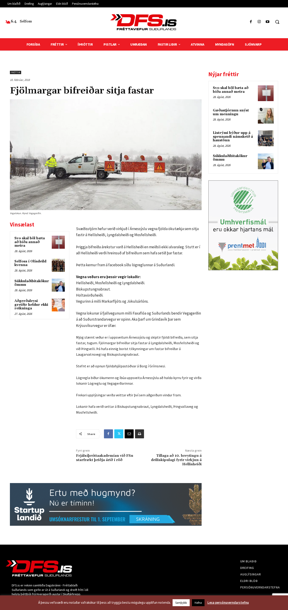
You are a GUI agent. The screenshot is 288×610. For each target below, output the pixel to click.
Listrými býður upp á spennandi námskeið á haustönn (233, 136)
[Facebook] (251, 22)
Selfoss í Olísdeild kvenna (30, 263)
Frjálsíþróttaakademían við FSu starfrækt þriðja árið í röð (104, 457)
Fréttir (15, 72)
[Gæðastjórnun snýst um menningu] (266, 116)
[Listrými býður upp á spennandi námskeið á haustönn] (266, 138)
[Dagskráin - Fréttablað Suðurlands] (144, 22)
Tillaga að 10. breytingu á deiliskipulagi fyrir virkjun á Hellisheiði (176, 459)
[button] (277, 21)
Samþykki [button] (181, 603)
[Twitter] (118, 433)
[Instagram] (259, 22)
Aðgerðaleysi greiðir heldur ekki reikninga (31, 305)
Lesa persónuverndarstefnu (228, 602)
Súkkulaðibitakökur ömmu (31, 283)
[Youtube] (268, 22)
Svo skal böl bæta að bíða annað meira (29, 242)
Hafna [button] (198, 603)
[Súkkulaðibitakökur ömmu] (58, 285)
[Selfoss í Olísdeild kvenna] (58, 265)
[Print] (139, 433)
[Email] (129, 433)
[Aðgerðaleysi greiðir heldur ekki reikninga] (58, 304)
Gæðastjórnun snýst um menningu (231, 112)
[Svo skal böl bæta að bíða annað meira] (58, 242)
